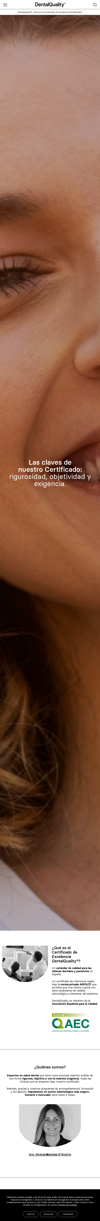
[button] (37, 1154)
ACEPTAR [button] (31, 1214)
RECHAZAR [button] (48, 1214)
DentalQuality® (25, 12)
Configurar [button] (68, 1214)
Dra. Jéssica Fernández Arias (50, 1154)
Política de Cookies (68, 1205)
